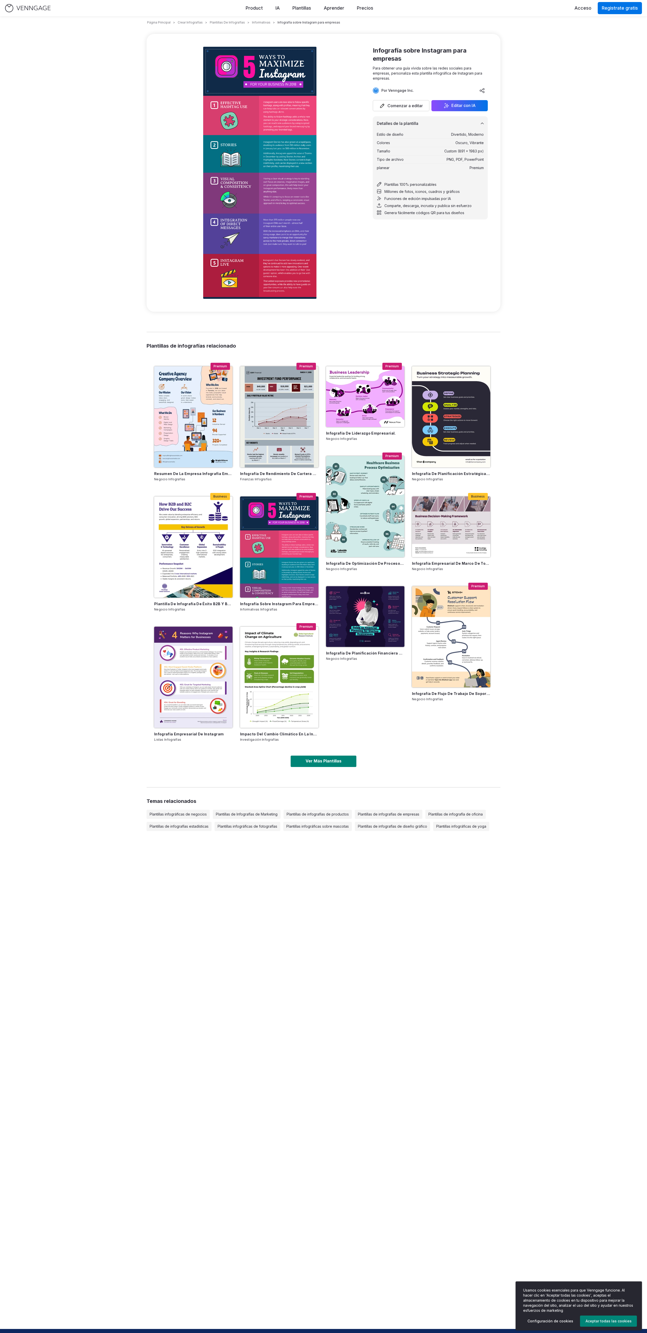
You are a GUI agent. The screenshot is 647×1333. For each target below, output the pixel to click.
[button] (401, 105)
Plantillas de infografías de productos (318, 814)
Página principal (159, 22)
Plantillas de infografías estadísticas (179, 826)
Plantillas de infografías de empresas (388, 814)
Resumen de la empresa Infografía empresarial (193, 473)
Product (254, 8)
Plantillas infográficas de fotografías (247, 826)
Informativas (261, 22)
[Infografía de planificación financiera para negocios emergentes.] (365, 616)
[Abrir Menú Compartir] (482, 90)
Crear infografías (190, 22)
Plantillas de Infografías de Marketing (247, 814)
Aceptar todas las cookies (609, 1321)
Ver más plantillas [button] (323, 760)
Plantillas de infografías (227, 22)
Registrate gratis (620, 8)
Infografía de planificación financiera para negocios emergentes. (365, 653)
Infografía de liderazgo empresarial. (361, 433)
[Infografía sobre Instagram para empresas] (279, 547)
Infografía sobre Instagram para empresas (279, 604)
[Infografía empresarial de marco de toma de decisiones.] (451, 526)
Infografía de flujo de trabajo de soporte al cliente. (451, 693)
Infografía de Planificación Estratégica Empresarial (451, 473)
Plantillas (301, 8)
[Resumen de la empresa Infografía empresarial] (193, 416)
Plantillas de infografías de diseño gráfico (392, 826)
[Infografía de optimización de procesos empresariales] (365, 506)
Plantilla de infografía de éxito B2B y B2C (193, 604)
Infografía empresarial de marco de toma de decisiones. (451, 563)
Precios (365, 8)
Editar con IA (463, 105)
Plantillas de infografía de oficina (455, 814)
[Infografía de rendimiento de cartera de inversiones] (279, 416)
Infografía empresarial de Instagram (189, 734)
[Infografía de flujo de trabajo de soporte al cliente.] (451, 636)
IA (277, 8)
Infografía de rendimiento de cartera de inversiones (279, 473)
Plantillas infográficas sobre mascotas (317, 826)
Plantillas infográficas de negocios (178, 814)
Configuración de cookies (550, 1321)
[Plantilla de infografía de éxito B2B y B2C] (193, 547)
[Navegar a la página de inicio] (28, 8)
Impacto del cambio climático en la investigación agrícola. (279, 734)
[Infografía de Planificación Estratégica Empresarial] (451, 416)
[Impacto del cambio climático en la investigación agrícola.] (279, 677)
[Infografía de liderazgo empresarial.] (365, 396)
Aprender (334, 8)
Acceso (582, 8)
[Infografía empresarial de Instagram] (193, 677)
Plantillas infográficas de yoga (461, 826)
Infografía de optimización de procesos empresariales (365, 563)
